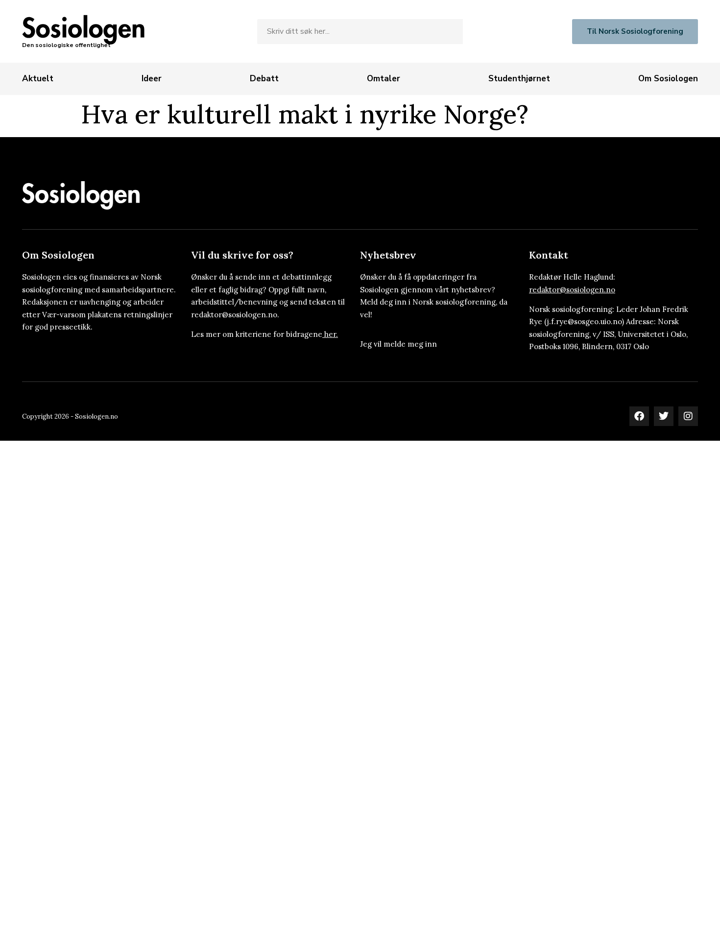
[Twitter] (663, 416)
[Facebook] (639, 416)
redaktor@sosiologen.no (572, 289)
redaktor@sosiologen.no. (235, 314)
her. (331, 334)
